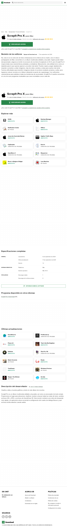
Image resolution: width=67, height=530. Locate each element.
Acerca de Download (30, 495)
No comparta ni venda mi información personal (54, 504)
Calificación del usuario (38, 39)
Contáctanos (28, 500)
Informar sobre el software (35, 286)
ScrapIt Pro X (20, 36)
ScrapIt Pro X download (8, 297)
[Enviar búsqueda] (12, 2)
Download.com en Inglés (31, 503)
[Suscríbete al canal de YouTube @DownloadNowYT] (9, 516)
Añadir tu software (29, 498)
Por (14, 39)
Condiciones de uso (53, 498)
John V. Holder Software (37, 386)
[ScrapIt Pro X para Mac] (3, 37)
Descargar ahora (18, 44)
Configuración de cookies (54, 508)
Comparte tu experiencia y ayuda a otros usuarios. (36, 49)
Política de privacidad (53, 495)
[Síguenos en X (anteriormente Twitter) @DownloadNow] (6, 516)
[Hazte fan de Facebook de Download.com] (3, 516)
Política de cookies (52, 500)
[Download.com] (5, 3)
